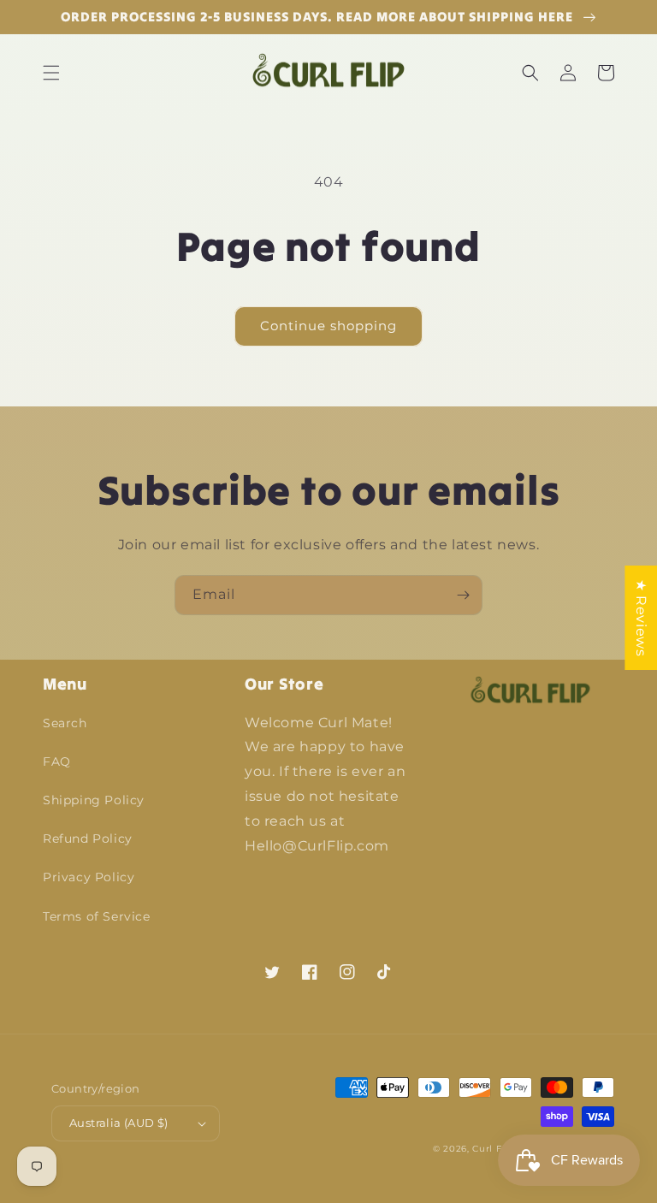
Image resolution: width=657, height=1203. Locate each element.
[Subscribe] (463, 595)
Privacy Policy (88, 877)
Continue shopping (328, 325)
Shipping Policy (94, 800)
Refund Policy (88, 838)
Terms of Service (97, 916)
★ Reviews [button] (641, 617)
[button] (51, 73)
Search (65, 723)
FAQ (57, 761)
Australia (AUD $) (119, 1122)
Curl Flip (493, 1148)
